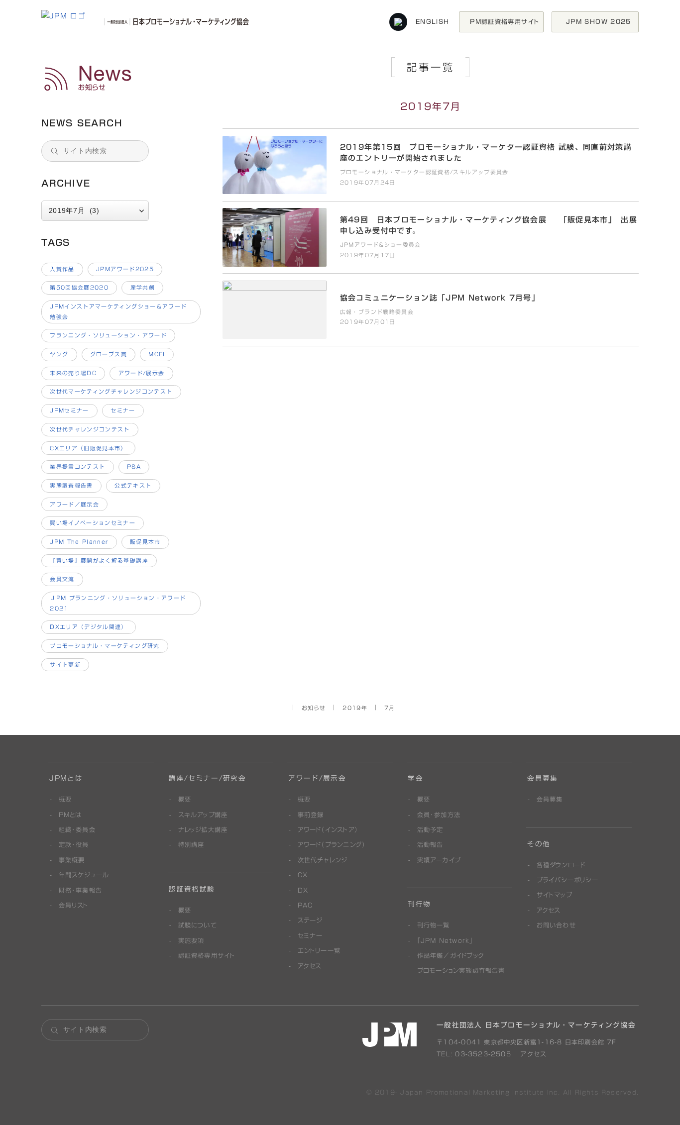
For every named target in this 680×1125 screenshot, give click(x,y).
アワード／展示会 (74, 504)
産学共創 (142, 287)
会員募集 (542, 778)
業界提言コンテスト (77, 466)
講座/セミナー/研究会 (207, 778)
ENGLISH (432, 21)
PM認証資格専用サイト (504, 21)
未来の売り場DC (73, 373)
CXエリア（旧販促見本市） (88, 448)
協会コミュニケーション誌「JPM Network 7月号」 (121, 79)
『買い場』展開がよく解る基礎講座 (99, 560)
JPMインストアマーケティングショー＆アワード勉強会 (118, 311)
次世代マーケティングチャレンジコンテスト (111, 391)
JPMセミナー (69, 410)
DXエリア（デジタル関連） (88, 626)
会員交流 (62, 579)
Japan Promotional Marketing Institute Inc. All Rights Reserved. (519, 1092)
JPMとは (66, 778)
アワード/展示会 (141, 373)
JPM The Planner (79, 541)
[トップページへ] (147, 21)
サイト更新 (65, 664)
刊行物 (419, 904)
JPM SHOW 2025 (602, 21)
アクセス (532, 1054)
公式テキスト (132, 485)
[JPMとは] (389, 1034)
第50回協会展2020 (79, 287)
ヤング (59, 354)
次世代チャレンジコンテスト (90, 429)
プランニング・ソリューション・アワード (108, 335)
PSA (134, 466)
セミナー (123, 410)
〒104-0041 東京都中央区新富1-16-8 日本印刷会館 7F (526, 1042)
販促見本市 (145, 541)
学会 (415, 778)
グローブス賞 (108, 354)
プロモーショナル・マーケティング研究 (104, 645)
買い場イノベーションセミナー (92, 522)
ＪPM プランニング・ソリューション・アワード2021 (118, 603)
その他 (538, 843)
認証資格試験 (192, 889)
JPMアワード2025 (125, 269)
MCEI (156, 354)
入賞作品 (62, 269)
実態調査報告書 (71, 485)
